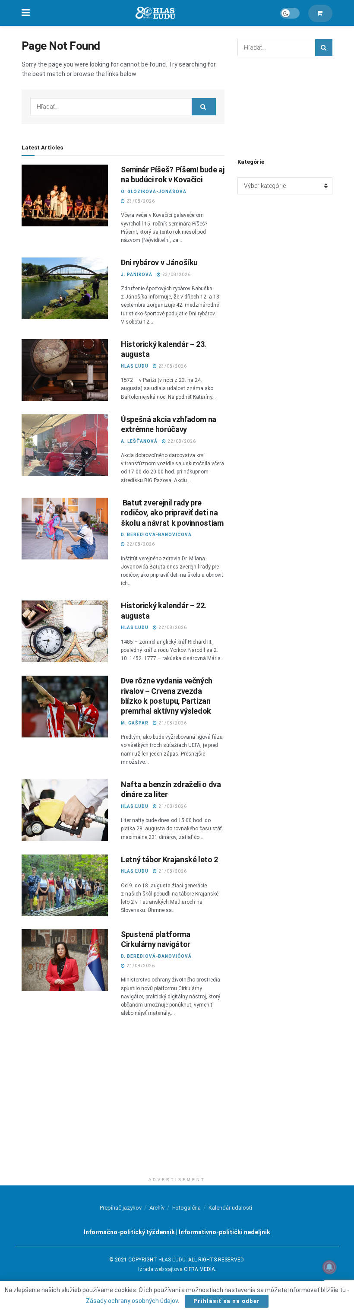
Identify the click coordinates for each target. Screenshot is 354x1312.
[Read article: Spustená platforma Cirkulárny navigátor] (65, 960)
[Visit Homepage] (155, 13)
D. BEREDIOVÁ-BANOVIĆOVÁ (156, 534)
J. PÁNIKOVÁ (136, 274)
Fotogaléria (186, 1207)
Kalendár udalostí (230, 1207)
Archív (156, 1207)
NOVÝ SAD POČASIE (284, 105)
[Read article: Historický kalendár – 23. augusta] (65, 370)
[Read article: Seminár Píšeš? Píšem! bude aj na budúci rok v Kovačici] (65, 195)
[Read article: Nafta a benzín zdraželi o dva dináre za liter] (65, 810)
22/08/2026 (181, 441)
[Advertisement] (177, 1112)
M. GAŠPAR (135, 723)
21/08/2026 (172, 723)
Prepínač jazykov (121, 1207)
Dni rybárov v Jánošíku (159, 262)
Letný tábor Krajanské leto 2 (169, 859)
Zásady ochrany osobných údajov (132, 1300)
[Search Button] (204, 106)
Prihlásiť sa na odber (226, 1301)
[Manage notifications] (329, 1267)
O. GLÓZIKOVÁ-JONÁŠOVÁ (153, 191)
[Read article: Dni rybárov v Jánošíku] (65, 288)
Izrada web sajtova (160, 1269)
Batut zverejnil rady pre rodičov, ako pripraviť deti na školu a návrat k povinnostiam (172, 512)
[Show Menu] (26, 13)
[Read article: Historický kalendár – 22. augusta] (65, 631)
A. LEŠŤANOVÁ (139, 441)
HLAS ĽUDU (135, 366)
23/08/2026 (140, 201)
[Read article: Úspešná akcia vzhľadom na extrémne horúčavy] (65, 445)
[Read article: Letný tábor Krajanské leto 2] (65, 885)
